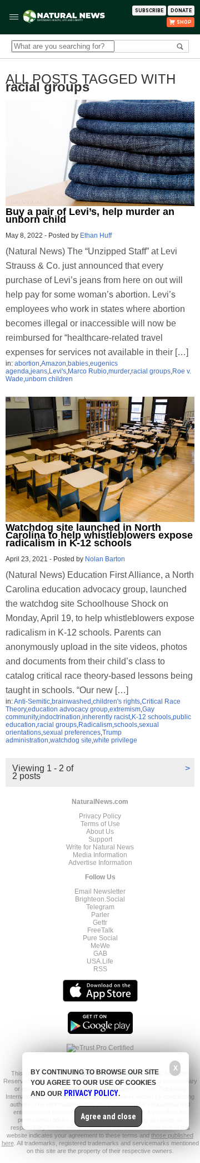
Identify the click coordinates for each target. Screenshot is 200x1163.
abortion (26, 363)
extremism (125, 709)
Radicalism (95, 725)
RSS (100, 969)
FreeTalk (100, 930)
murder (118, 371)
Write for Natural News (100, 847)
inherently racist (106, 717)
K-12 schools (151, 717)
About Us (100, 832)
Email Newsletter (100, 891)
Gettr (100, 922)
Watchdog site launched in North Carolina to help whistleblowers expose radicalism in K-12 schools (99, 535)
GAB (100, 953)
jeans (39, 371)
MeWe (100, 946)
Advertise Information (100, 863)
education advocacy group (68, 709)
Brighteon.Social (100, 899)
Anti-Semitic (32, 701)
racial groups (151, 371)
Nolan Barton (105, 559)
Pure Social (100, 938)
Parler (100, 915)
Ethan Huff (96, 235)
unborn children (49, 379)
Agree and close (108, 1116)
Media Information (100, 855)
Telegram (100, 907)
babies (78, 363)
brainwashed (71, 701)
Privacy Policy (100, 816)
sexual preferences (72, 732)
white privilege (115, 740)
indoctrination (60, 717)
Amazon (53, 363)
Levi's (57, 371)
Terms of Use (100, 824)
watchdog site (71, 740)
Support (100, 839)
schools (125, 725)
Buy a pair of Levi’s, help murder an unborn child (90, 215)
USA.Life (100, 961)
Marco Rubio (87, 371)
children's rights (116, 701)
